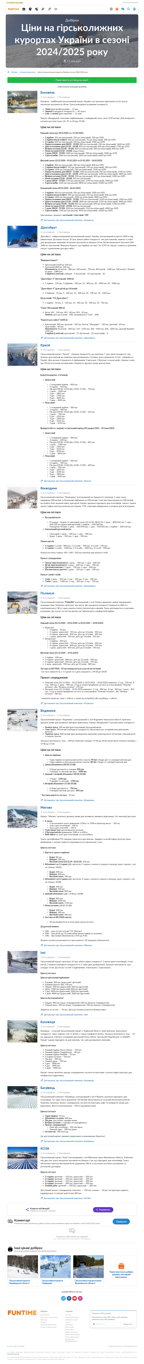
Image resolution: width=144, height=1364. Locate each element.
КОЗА (44, 1148)
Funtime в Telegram (15, 2)
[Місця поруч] (111, 9)
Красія (45, 345)
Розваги (43, 1322)
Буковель (47, 92)
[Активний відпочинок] (49, 9)
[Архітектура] (24, 9)
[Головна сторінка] (8, 72)
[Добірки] (117, 9)
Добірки (14, 72)
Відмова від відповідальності (71, 1340)
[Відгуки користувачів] (122, 9)
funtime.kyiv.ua (115, 1346)
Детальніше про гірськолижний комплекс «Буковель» (68, 220)
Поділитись (104, 1209)
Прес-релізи (69, 1327)
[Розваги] (43, 9)
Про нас (68, 1315)
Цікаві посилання (71, 1332)
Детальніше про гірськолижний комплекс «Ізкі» (65, 1014)
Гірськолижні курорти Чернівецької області (19, 1281)
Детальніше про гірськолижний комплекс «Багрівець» (68, 1141)
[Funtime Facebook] (69, 1298)
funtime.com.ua (13, 1354)
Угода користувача (72, 1337)
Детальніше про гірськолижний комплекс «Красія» (67, 481)
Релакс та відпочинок (48, 1327)
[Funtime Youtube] (75, 1298)
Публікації (69, 1325)
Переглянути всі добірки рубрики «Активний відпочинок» (121, 1274)
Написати (121, 1221)
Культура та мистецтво (49, 1317)
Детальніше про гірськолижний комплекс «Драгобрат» (69, 338)
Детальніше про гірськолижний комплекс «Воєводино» (69, 586)
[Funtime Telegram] (64, 1298)
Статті (67, 1322)
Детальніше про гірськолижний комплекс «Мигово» (67, 945)
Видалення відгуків (72, 1334)
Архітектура (44, 1315)
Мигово (46, 807)
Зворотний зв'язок (130, 2)
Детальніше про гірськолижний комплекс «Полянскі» (68, 703)
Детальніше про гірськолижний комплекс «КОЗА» (67, 1198)
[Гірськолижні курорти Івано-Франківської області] (88, 1266)
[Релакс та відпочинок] (56, 9)
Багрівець (47, 1088)
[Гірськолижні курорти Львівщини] (55, 1266)
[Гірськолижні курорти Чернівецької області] (22, 1266)
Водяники (48, 710)
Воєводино (48, 488)
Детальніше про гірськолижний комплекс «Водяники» (68, 800)
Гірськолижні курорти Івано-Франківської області (88, 1281)
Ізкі (42, 952)
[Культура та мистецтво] (30, 9)
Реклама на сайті (71, 1320)
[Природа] (36, 9)
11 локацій (73, 61)
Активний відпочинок (28, 72)
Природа (43, 1320)
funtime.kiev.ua (130, 1346)
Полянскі (47, 593)
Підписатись (128, 1324)
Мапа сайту (69, 1329)
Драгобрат (48, 227)
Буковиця (47, 1022)
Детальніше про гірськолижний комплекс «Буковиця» (68, 1080)
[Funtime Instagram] (80, 1298)
